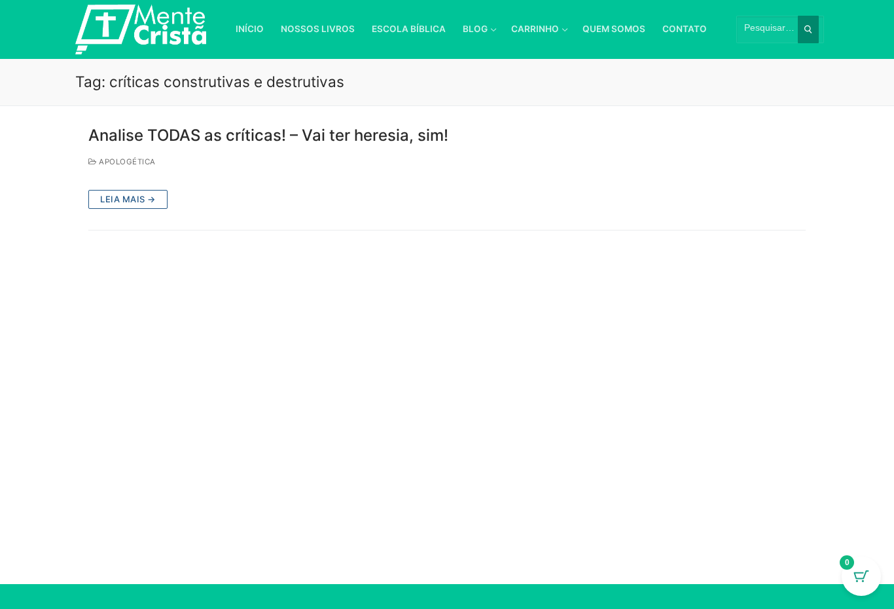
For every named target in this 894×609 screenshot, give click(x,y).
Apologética (126, 161)
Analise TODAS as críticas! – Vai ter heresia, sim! (268, 135)
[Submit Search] (808, 29)
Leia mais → (128, 199)
